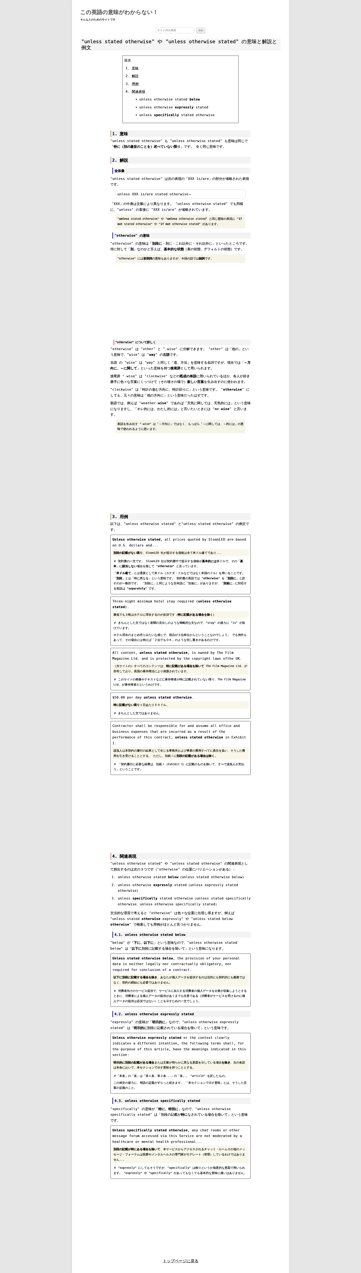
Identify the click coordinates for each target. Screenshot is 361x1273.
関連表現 (138, 92)
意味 (135, 68)
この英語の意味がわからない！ (119, 12)
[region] (180, 300)
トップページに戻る (180, 1261)
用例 (135, 84)
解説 (135, 76)
